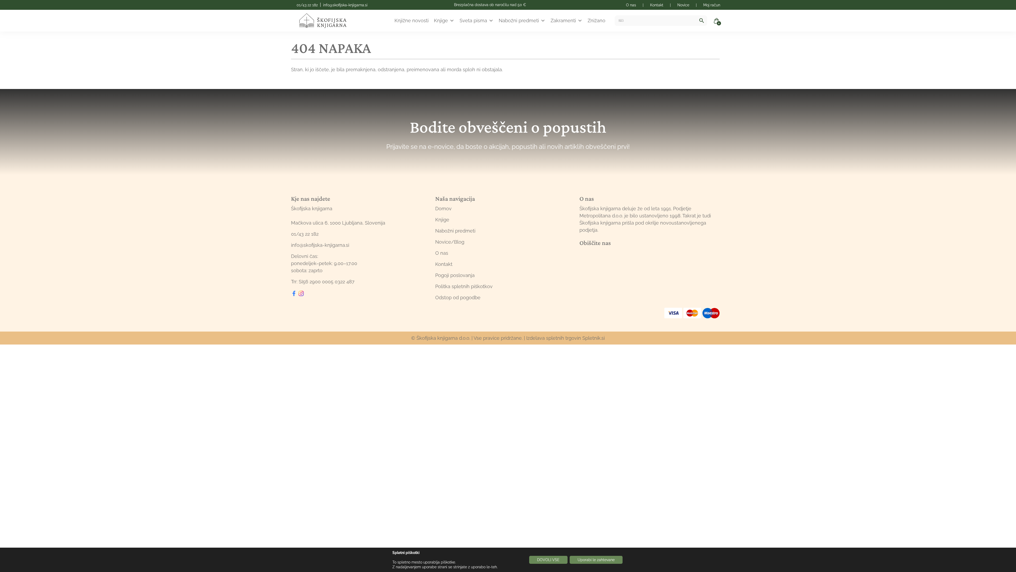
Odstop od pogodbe (457, 297)
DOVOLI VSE (548, 560)
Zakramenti (563, 20)
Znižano (596, 20)
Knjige (441, 20)
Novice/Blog (449, 242)
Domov (443, 208)
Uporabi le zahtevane (596, 560)
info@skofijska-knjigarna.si (345, 5)
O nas (441, 253)
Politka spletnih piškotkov (464, 286)
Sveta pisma (473, 20)
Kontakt (443, 264)
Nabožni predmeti (519, 20)
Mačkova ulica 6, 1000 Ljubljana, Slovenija (338, 223)
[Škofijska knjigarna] (326, 20)
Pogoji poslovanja (455, 275)
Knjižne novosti (411, 20)
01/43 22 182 (307, 5)
